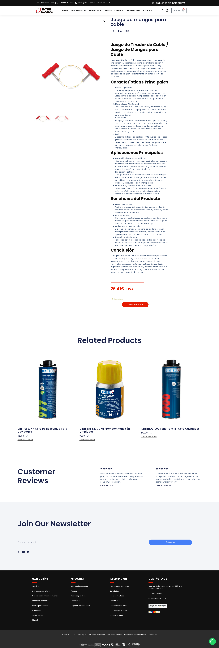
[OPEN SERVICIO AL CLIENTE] (123, 10)
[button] (104, 21)
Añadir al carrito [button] (25, 440)
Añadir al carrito (135, 304)
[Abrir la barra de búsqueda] (163, 10)
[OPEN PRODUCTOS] (100, 10)
